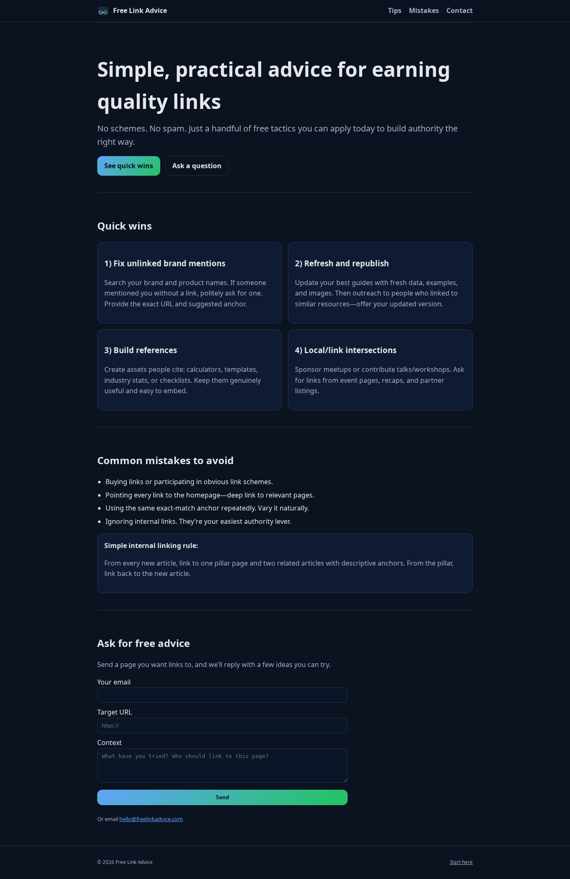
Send (222, 797)
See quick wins (128, 165)
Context (109, 742)
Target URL (114, 712)
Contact (459, 10)
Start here (461, 862)
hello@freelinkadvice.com (151, 819)
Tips (394, 10)
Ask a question (197, 165)
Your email (114, 682)
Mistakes (424, 10)
